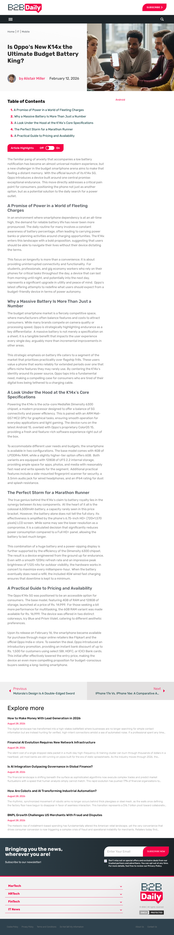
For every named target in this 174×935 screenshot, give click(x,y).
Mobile (26, 31)
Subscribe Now (156, 851)
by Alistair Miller (32, 78)
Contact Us (152, 927)
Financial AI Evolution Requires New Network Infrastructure (51, 742)
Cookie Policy (12, 927)
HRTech (14, 893)
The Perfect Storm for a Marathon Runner (43, 129)
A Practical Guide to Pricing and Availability (44, 136)
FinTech (14, 901)
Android (120, 99)
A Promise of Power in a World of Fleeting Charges (49, 110)
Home (10, 31)
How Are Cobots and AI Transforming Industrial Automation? (52, 791)
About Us (140, 927)
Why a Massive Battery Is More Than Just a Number (50, 116)
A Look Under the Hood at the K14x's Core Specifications (53, 123)
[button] (162, 19)
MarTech (14, 885)
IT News (14, 909)
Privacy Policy (27, 927)
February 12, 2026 (64, 78)
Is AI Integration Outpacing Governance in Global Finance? (50, 766)
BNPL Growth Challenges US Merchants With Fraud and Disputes (54, 815)
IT (18, 31)
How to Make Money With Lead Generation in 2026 (44, 718)
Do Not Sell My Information (72, 927)
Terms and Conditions (46, 927)
